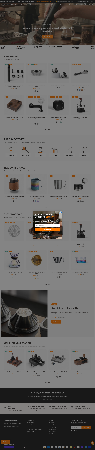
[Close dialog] (60, 213)
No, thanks (47, 236)
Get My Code (47, 229)
